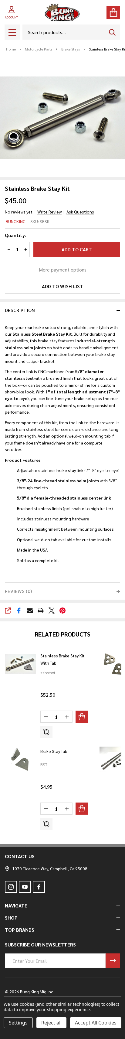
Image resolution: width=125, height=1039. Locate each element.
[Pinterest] (62, 610)
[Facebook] (19, 610)
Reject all (51, 1022)
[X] (52, 610)
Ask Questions (80, 212)
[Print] (41, 610)
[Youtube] (24, 886)
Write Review (49, 212)
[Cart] (113, 12)
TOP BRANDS (19, 930)
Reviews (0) (18, 591)
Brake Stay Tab (53, 751)
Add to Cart (77, 249)
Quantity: (15, 235)
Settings (18, 1022)
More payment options (62, 269)
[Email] (30, 610)
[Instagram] (10, 886)
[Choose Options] (82, 717)
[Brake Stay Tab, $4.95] (20, 759)
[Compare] (46, 732)
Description (20, 310)
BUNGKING (15, 221)
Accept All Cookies (96, 1022)
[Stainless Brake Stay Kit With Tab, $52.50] (20, 663)
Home (11, 49)
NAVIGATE (16, 905)
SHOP (11, 917)
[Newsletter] (113, 960)
